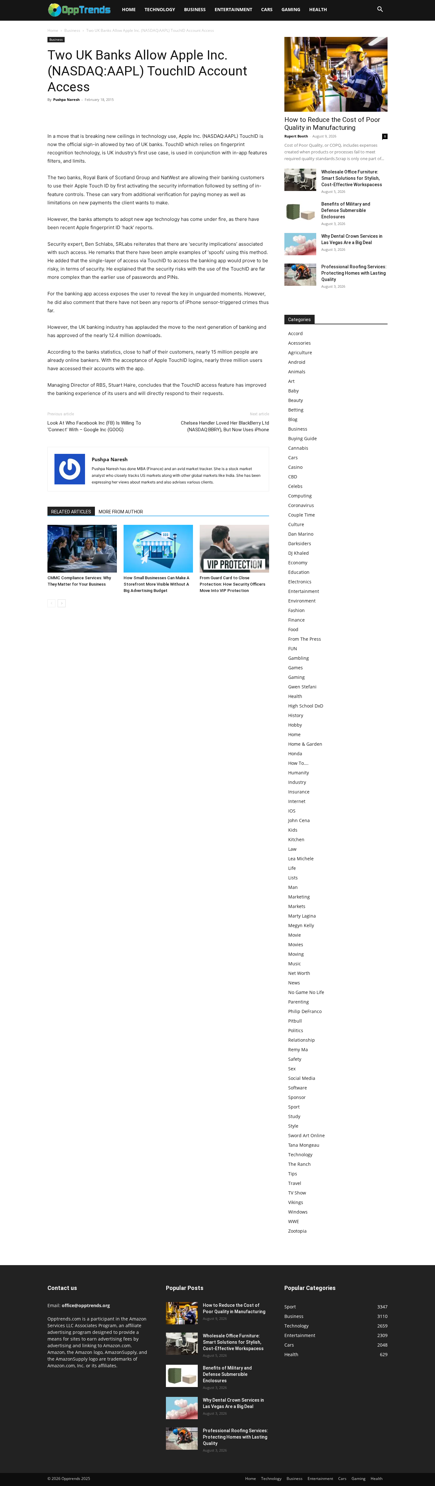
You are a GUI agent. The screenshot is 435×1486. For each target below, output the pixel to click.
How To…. (298, 763)
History (295, 715)
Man (293, 887)
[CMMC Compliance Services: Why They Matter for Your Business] (82, 549)
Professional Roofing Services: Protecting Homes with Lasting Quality (354, 273)
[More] (112, 114)
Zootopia (297, 1231)
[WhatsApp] (97, 114)
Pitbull (295, 1021)
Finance (296, 620)
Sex (292, 1069)
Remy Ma (298, 1049)
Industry (297, 782)
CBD (292, 477)
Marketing (299, 897)
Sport (294, 1107)
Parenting (298, 1002)
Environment (302, 601)
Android (296, 362)
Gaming (291, 9)
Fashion (296, 610)
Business (195, 9)
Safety (294, 1059)
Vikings (295, 1202)
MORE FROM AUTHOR (121, 511)
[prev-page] (51, 603)
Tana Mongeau (303, 1145)
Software (297, 1088)
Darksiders (299, 543)
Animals (296, 372)
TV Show (297, 1193)
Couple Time (301, 515)
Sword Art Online (306, 1135)
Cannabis (298, 448)
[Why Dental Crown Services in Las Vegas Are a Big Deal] (300, 244)
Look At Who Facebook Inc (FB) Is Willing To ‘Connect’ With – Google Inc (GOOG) (94, 426)
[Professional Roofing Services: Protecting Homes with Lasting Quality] (300, 275)
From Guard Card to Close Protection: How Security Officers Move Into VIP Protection (232, 584)
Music (294, 964)
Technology (160, 9)
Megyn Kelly (301, 925)
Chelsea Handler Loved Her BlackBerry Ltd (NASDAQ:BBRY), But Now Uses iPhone (225, 426)
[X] (68, 114)
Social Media (301, 1078)
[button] (380, 10)
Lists (293, 878)
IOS (292, 811)
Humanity (298, 773)
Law (292, 849)
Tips (292, 1174)
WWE (293, 1221)
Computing (300, 496)
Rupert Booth (296, 136)
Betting (295, 410)
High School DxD (305, 706)
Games (295, 668)
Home (129, 9)
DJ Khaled (298, 553)
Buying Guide (302, 438)
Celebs (295, 486)
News (294, 983)
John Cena (299, 820)
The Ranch (299, 1164)
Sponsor (297, 1097)
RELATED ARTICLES (71, 511)
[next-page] (62, 603)
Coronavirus (301, 505)
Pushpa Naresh (66, 99)
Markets (296, 906)
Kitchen (296, 839)
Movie (294, 935)
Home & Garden (305, 744)
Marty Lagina (302, 916)
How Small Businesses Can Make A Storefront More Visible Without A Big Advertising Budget (156, 584)
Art (291, 381)
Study (294, 1116)
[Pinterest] (83, 114)
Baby (293, 391)
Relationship (301, 1040)
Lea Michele (301, 859)
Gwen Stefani (302, 687)
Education (299, 572)
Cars (267, 9)
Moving (296, 954)
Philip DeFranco (305, 1011)
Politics (295, 1030)
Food (293, 629)
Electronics (299, 582)
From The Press (304, 639)
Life (292, 868)
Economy (297, 563)
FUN (292, 648)
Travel (294, 1183)
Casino (295, 467)
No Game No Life (306, 992)
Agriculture (300, 352)
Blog (292, 419)
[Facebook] (53, 114)
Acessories (299, 343)
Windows (298, 1212)
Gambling (298, 658)
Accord (295, 333)
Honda (295, 753)
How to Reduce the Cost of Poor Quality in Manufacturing (332, 123)
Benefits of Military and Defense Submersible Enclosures (345, 210)
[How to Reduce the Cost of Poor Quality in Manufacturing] (336, 74)
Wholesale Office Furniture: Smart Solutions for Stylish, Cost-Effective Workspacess (351, 178)
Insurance (299, 792)
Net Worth (299, 973)
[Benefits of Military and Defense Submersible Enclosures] (300, 212)
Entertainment (233, 9)
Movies (295, 944)
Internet (296, 801)
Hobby (295, 725)
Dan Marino (300, 534)
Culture (296, 524)
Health (318, 9)
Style (293, 1126)
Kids (292, 830)
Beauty (295, 400)
